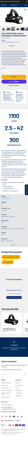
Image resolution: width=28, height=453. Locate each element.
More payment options (14, 85)
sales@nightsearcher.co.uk (9, 409)
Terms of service (18, 432)
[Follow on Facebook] (2, 416)
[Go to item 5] (23, 29)
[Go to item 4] (18, 29)
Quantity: (3, 68)
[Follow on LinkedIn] (22, 416)
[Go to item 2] (8, 29)
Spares (17, 388)
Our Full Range (19, 385)
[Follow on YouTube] (14, 416)
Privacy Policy (4, 385)
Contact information (5, 433)
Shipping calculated (10, 42)
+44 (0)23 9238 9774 (7, 407)
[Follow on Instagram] (10, 416)
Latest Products (19, 393)
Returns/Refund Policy (6, 390)
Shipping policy (14, 433)
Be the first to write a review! (14, 297)
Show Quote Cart (26, 189)
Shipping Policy (5, 388)
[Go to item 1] (3, 29)
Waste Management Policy (6, 393)
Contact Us (18, 382)
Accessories (18, 390)
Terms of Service (5, 397)
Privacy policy (11, 432)
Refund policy (4, 432)
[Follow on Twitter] (6, 416)
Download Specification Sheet (11, 257)
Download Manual (7, 262)
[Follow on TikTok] (18, 416)
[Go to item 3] (13, 29)
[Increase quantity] (9, 71)
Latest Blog (18, 395)
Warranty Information (6, 382)
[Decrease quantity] (3, 71)
